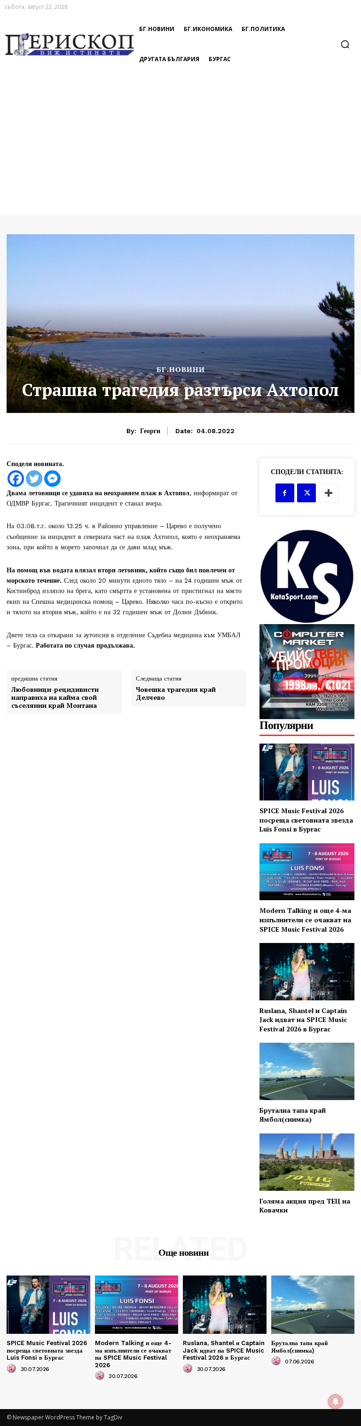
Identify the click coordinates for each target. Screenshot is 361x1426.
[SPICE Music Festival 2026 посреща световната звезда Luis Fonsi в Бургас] (306, 772)
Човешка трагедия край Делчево (176, 694)
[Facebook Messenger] (52, 478)
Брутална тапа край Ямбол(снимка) (292, 1115)
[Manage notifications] (335, 1401)
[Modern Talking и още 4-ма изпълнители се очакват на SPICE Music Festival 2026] (306, 871)
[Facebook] (16, 478)
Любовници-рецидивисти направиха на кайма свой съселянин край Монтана (55, 697)
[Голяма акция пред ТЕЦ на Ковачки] (306, 1161)
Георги (150, 431)
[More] (328, 492)
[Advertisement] (180, 145)
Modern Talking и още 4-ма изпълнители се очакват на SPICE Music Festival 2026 (305, 919)
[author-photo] (13, 1368)
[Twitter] (34, 478)
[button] (345, 44)
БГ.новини (181, 369)
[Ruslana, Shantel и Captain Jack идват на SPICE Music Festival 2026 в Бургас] (306, 971)
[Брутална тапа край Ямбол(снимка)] (306, 1071)
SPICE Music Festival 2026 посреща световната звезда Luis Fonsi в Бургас (306, 819)
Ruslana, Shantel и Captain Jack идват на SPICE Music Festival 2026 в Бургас (303, 1019)
